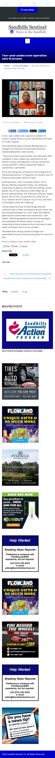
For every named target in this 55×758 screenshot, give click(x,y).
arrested (14, 291)
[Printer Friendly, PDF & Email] (15, 246)
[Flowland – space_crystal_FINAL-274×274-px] (20, 424)
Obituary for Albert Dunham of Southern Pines (25, 278)
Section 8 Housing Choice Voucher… (23, 351)
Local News (15, 122)
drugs (25, 291)
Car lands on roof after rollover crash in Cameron (28, 18)
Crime (6, 122)
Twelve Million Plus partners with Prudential (30, 274)
